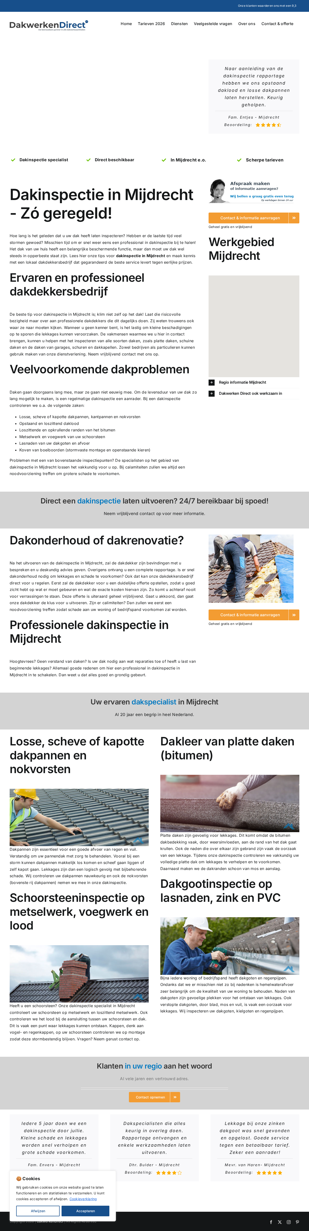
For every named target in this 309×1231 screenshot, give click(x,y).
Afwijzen (38, 1211)
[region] (63, 1196)
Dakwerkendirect (50, 1221)
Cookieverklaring (83, 1199)
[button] (254, 382)
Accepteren (85, 1211)
